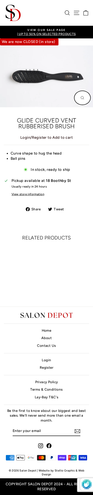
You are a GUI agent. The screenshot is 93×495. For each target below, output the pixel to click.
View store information (28, 194)
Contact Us (46, 345)
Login (46, 360)
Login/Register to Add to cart (46, 137)
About (46, 338)
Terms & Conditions (46, 389)
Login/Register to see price (22, 288)
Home (46, 330)
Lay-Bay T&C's (46, 397)
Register (46, 367)
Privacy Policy (46, 382)
